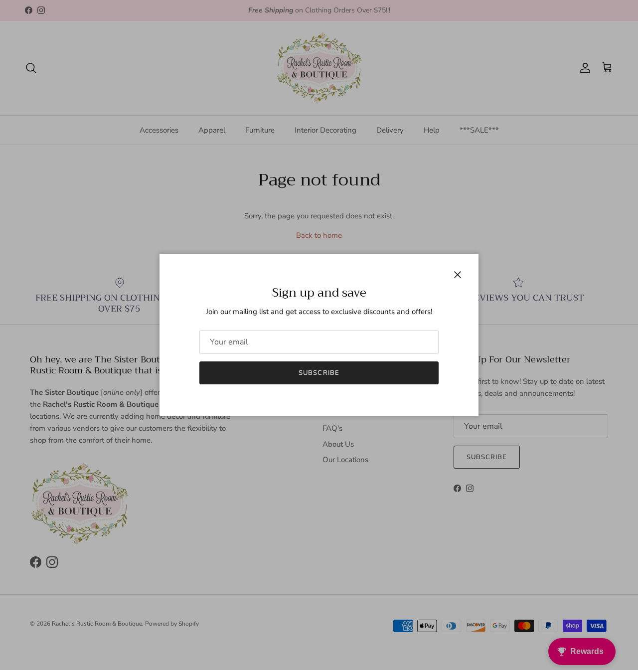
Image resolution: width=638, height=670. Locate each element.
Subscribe (319, 372)
